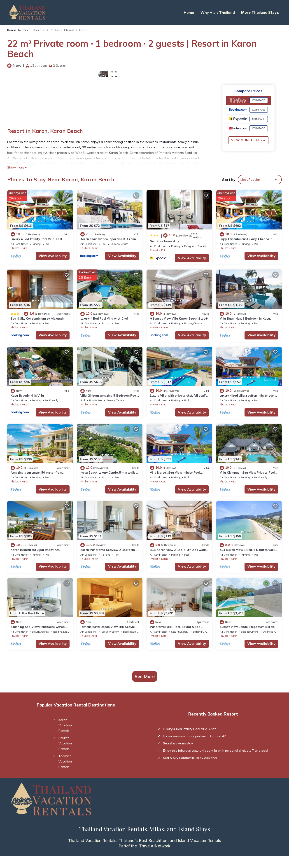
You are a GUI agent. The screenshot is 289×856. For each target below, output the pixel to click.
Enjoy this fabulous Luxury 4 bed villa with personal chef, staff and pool (215, 750)
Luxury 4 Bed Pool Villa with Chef (104, 318)
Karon (83, 30)
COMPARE (258, 100)
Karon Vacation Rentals (65, 725)
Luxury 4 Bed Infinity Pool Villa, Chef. (37, 239)
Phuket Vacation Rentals (65, 743)
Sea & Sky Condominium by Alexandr (37, 318)
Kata (24, 248)
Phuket (55, 30)
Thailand (38, 30)
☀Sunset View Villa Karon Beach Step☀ (179, 318)
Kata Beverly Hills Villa (27, 395)
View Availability (53, 256)
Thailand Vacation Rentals (65, 761)
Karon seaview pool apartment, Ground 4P (194, 736)
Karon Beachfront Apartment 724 (35, 550)
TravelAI (147, 846)
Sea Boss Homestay (164, 241)
